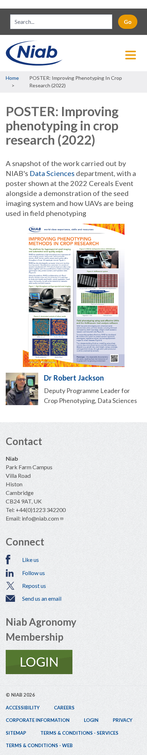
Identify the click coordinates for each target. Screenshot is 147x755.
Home (12, 78)
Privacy (122, 720)
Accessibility (23, 707)
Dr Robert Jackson (74, 377)
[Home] (73, 53)
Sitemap (16, 733)
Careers (64, 707)
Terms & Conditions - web (39, 745)
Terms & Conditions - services (79, 733)
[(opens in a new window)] (73, 662)
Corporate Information (38, 720)
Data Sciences (52, 173)
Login (91, 720)
